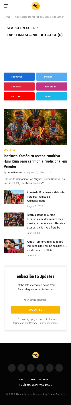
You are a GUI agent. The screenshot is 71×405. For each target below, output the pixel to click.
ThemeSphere (56, 394)
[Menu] (6, 6)
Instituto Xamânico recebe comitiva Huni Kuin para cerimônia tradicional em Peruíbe (35, 161)
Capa (20, 379)
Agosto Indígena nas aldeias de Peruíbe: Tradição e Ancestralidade (45, 196)
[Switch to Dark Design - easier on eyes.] (60, 6)
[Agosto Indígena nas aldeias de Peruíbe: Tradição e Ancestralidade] (14, 197)
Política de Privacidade (35, 385)
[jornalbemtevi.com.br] (35, 6)
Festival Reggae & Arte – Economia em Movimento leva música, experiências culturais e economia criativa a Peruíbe (46, 221)
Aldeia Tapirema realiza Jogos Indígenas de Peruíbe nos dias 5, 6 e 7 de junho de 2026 (47, 245)
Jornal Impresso (39, 379)
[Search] (65, 6)
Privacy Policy (37, 323)
